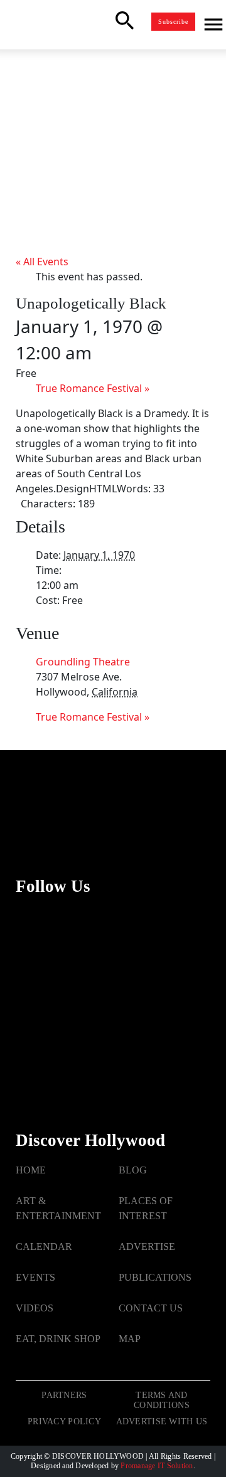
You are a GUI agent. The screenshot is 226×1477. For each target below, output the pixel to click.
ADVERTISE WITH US (162, 1421)
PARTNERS (64, 1395)
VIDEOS (34, 1308)
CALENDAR (44, 1246)
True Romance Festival (92, 388)
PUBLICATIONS (155, 1277)
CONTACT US (151, 1308)
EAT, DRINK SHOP (58, 1338)
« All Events (42, 261)
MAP (130, 1338)
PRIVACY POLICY (64, 1421)
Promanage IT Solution (157, 1465)
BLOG (133, 1170)
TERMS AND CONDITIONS (162, 1400)
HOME (31, 1170)
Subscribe (173, 21)
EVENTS (35, 1277)
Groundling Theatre (83, 662)
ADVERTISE (147, 1246)
